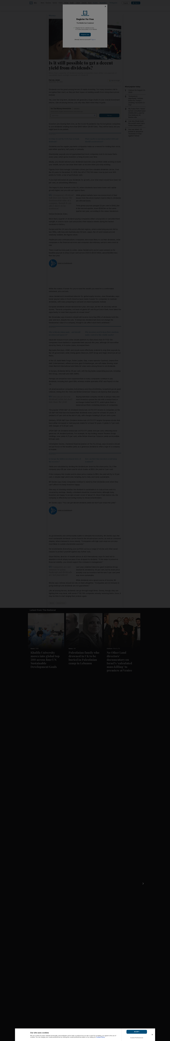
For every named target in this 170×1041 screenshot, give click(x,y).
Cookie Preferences (136, 1037)
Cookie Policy (100, 1037)
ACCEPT (136, 1031)
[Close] (152, 1035)
